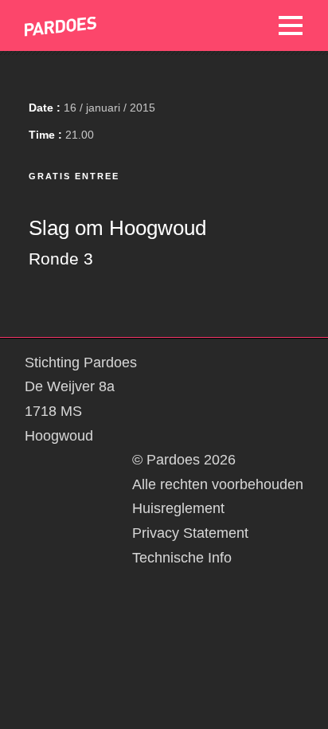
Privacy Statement (190, 533)
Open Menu (290, 25)
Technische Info (182, 558)
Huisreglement (178, 508)
